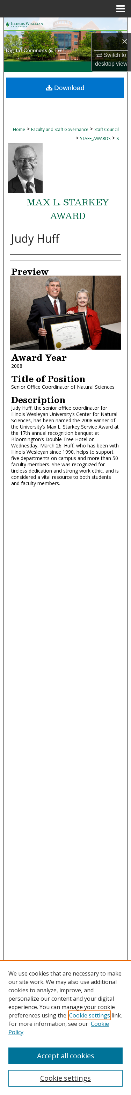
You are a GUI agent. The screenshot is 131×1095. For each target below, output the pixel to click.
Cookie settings (89, 1015)
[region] (65, 1027)
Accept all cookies (65, 1055)
